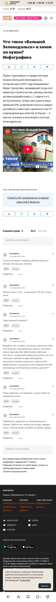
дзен (34, 525)
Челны (6, 9)
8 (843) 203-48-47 (28, 503)
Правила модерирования (15, 471)
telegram (11, 525)
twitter (35, 520)
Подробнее (25, 580)
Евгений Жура (14, 190)
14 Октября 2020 (11, 31)
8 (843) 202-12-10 (11, 503)
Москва (21, 9)
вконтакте (12, 520)
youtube (10, 529)
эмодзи (15, 269)
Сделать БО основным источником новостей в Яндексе (28, 199)
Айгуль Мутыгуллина (28, 190)
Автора (42, 230)
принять (45, 586)
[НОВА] (27, 18)
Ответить (8, 274)
